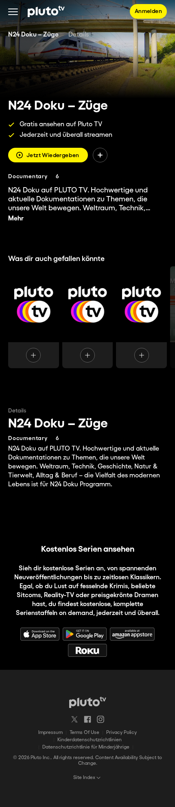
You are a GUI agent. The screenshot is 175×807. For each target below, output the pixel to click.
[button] (13, 11)
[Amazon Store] (132, 634)
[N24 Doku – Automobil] (141, 317)
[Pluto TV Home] (46, 11)
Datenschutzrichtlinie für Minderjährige (85, 747)
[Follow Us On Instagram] (100, 719)
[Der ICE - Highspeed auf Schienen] (87, 317)
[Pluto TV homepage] (87, 702)
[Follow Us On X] (74, 719)
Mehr (16, 218)
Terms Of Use (84, 732)
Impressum (50, 732)
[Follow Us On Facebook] (87, 719)
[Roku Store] (87, 650)
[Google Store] (85, 634)
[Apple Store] (39, 634)
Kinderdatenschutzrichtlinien (89, 739)
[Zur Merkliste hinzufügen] (100, 155)
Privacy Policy (121, 732)
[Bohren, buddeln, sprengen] (33, 317)
